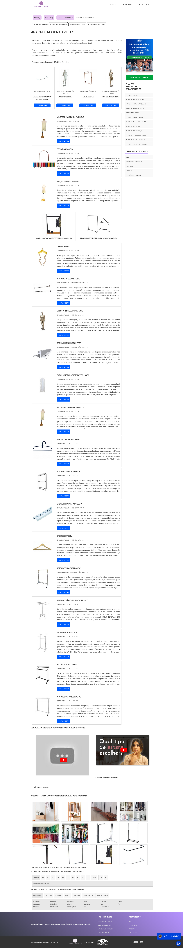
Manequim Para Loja (105, 933)
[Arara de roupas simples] (54, 225)
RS (73, 877)
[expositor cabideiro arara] (42, 458)
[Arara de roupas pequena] (75, 854)
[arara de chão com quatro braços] (42, 619)
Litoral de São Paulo (102, 896)
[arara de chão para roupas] (42, 490)
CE (88, 877)
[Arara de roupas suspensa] (133, 811)
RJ (43, 877)
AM (101, 877)
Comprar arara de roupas (135, 117)
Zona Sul (67, 896)
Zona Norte (48, 896)
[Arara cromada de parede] (104, 811)
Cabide (58, 62)
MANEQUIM (129, 166)
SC (68, 877)
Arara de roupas (131, 95)
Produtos (145, 4)
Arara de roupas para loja (135, 99)
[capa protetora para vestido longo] (42, 394)
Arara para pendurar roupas (96, 24)
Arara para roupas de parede (136, 135)
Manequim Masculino (105, 929)
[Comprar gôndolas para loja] (46, 811)
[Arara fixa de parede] (133, 833)
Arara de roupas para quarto (136, 104)
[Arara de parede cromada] (42, 297)
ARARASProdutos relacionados (133, 86)
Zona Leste (76, 896)
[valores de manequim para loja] (42, 426)
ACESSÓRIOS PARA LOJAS (133, 175)
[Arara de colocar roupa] (75, 833)
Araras (42, 62)
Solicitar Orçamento (139, 77)
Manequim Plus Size (105, 921)
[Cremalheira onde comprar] (42, 361)
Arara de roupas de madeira (135, 108)
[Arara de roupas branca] (104, 854)
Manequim (50, 62)
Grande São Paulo (88, 896)
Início (114, 4)
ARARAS (128, 157)
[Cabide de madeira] (42, 554)
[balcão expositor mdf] (42, 683)
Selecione (36, 877)
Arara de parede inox (133, 126)
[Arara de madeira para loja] (104, 833)
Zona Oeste (58, 896)
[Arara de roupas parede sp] (133, 854)
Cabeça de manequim (133, 113)
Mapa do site (133, 933)
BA (83, 877)
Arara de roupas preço (134, 131)
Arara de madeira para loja (77, 24)
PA (106, 877)
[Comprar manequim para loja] (42, 329)
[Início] (41, 4)
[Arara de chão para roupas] (42, 586)
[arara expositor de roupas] (42, 715)
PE (78, 877)
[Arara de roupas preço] (46, 854)
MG (48, 877)
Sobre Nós (128, 4)
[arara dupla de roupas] (42, 651)
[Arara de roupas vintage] (75, 811)
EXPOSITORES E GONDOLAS (134, 162)
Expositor (65, 62)
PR (63, 877)
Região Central (37, 896)
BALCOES (129, 171)
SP (58, 877)
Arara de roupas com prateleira (137, 144)
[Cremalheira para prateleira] (42, 522)
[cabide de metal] (42, 265)
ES (53, 877)
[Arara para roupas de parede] (46, 833)
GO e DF (94, 877)
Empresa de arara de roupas (58, 24)
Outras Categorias (137, 151)
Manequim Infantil (104, 925)
